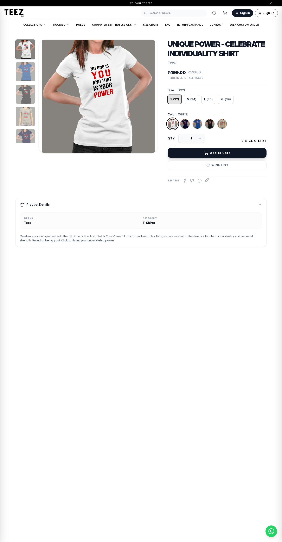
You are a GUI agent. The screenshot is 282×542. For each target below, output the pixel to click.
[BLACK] (210, 124)
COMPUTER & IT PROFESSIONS (112, 24)
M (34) (191, 99)
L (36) (208, 99)
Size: (171, 90)
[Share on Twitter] (192, 181)
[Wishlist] (214, 13)
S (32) (174, 99)
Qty (171, 138)
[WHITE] (172, 124)
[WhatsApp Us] (271, 531)
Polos (80, 24)
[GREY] (222, 124)
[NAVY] (185, 124)
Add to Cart (220, 153)
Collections (32, 24)
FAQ (168, 24)
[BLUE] (197, 124)
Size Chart (151, 24)
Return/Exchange (190, 24)
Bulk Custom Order (244, 24)
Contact (216, 24)
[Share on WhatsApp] (200, 181)
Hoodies (59, 24)
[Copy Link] (207, 180)
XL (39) (225, 99)
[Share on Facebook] (185, 181)
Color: (172, 114)
